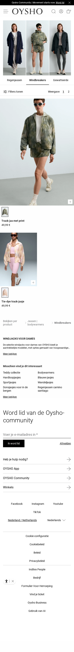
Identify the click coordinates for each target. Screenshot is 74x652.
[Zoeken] (53, 11)
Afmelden (65, 443)
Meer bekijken (10, 354)
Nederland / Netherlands (22, 520)
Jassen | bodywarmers (36, 323)
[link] (61, 11)
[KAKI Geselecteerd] (5, 212)
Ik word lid (14, 443)
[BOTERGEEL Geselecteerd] (5, 293)
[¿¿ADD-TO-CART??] (70, 202)
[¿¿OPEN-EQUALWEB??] (9, 581)
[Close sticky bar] (69, 2)
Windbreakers (62, 322)
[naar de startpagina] (27, 11)
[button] (68, 11)
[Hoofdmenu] (6, 11)
